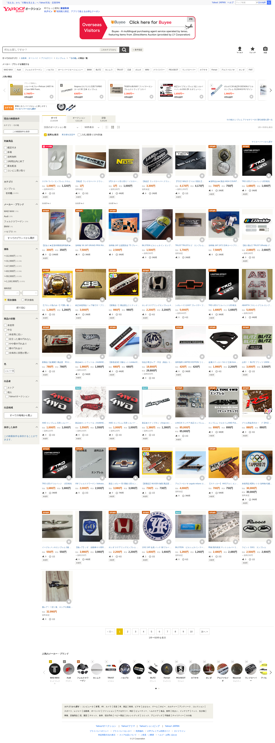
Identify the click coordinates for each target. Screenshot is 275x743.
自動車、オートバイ (29, 58)
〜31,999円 (13, 261)
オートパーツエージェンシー (70, 70)
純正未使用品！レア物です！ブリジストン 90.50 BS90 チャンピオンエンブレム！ (90, 305)
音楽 (115, 706)
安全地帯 (262, 2)
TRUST (120, 70)
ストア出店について (128, 735)
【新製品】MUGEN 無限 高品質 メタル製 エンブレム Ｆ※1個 (157, 484)
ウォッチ (252, 52)
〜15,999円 (13, 256)
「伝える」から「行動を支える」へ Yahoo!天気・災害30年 (33, 2)
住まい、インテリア (180, 711)
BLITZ (98, 70)
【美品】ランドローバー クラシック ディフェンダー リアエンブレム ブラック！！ (90, 181)
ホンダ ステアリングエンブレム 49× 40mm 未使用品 (157, 305)
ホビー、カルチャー (168, 706)
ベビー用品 (119, 715)
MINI (147, 70)
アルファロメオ (228, 70)
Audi (19, 70)
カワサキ (203, 70)
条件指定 (137, 50)
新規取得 (65, 8)
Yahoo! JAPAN (219, 2)
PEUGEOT (173, 70)
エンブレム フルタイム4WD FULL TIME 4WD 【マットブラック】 (223, 423)
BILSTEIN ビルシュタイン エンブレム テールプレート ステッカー (157, 245)
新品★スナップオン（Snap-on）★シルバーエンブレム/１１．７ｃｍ (157, 423)
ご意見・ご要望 (147, 735)
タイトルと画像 (107, 127)
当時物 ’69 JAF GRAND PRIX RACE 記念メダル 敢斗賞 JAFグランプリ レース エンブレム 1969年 (90, 245)
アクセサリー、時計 (125, 711)
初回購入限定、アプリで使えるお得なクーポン (78, 11)
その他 (73, 58)
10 (191, 631)
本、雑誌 (123, 706)
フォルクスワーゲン (33, 70)
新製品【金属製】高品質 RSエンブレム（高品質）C (57, 362)
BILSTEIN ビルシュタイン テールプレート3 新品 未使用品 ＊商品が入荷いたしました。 (190, 547)
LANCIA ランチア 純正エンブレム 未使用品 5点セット (190, 423)
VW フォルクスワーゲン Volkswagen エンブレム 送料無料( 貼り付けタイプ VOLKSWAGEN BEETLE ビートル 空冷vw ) (90, 484)
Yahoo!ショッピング (149, 726)
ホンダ (242, 70)
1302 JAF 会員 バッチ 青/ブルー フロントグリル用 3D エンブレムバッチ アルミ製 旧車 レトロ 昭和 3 (157, 547)
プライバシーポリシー (99, 731)
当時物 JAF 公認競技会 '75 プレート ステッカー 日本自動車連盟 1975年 (124, 245)
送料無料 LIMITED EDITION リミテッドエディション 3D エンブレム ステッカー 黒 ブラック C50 (190, 362)
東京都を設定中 (68, 135)
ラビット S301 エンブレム (254, 547)
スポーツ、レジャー (72, 711)
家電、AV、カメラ (103, 706)
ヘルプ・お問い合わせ (167, 735)
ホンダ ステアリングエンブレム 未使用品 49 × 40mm (124, 547)
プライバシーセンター (122, 731)
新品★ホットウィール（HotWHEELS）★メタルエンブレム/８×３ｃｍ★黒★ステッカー (90, 362)
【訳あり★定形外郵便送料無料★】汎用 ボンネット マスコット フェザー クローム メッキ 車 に (57, 245)
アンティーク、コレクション (191, 706)
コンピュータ (88, 706)
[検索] (269, 2)
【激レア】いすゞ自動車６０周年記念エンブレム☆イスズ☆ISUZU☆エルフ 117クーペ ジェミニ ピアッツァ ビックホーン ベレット (90, 547)
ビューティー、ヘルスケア (147, 711)
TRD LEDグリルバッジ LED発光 (256, 181)
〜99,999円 (13, 276)
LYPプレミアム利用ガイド (158, 731)
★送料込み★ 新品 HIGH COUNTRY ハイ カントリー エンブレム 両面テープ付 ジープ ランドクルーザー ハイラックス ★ (223, 181)
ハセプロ (50, 70)
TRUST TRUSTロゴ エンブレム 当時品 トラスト (190, 245)
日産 (129, 70)
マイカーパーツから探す (25, 109)
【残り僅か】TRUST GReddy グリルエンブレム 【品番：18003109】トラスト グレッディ (257, 245)
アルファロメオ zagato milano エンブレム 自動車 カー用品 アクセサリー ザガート (190, 484)
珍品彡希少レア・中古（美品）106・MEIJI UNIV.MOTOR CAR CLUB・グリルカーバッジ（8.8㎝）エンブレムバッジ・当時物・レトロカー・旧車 (157, 362)
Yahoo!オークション (106, 726)
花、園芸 (83, 715)
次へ (270, 90)
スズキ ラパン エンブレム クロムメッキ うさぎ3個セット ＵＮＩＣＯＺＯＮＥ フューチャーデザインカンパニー (57, 181)
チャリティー (178, 715)
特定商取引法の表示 (106, 735)
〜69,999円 (13, 271)
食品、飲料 (165, 711)
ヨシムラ (109, 70)
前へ (5, 90)
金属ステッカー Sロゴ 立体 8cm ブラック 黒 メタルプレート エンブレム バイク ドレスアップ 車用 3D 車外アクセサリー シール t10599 (223, 362)
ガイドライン (179, 731)
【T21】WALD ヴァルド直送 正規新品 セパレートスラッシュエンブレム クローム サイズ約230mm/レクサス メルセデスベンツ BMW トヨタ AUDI (190, 181)
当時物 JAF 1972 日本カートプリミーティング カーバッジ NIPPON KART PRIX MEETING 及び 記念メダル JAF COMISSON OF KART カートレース (223, 245)
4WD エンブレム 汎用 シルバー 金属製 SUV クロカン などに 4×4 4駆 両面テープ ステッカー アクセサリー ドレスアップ (57, 423)
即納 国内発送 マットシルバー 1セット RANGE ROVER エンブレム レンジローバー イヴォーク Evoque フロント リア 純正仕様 (223, 547)
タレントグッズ (132, 715)
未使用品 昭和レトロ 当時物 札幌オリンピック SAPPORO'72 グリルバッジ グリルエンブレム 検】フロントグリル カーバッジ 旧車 (257, 484)
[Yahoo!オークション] (22, 7)
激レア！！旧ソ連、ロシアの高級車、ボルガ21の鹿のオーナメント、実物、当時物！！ (57, 607)
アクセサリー (47, 58)
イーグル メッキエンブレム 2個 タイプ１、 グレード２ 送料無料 (57, 547)
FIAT (251, 70)
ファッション (108, 711)
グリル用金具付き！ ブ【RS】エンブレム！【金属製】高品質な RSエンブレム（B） (257, 423)
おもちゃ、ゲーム (150, 706)
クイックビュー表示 (118, 127)
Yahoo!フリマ (128, 726)
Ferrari (214, 70)
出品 (265, 52)
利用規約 (139, 731)
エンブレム (60, 58)
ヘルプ (230, 2)
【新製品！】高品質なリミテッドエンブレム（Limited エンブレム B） (124, 305)
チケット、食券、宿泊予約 (100, 715)
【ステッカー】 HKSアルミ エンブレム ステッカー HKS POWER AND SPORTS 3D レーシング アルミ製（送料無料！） (223, 484)
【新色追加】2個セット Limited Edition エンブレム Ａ (124, 362)
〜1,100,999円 (14, 281)
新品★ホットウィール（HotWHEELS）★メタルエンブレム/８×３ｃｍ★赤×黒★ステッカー (90, 423)
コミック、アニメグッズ (151, 715)
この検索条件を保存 (21, 131)
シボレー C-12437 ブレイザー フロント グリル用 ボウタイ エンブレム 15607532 (190, 305)
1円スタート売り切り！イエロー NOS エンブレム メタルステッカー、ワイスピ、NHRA (124, 181)
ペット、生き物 (198, 711)
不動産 (167, 715)
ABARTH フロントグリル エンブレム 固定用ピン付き (257, 305)
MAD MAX (8, 70)
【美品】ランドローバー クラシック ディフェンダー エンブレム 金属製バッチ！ (157, 181)
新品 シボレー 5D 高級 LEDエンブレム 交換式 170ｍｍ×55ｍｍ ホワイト (124, 484)
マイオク (240, 52)
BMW (89, 70)
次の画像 (270, 672)
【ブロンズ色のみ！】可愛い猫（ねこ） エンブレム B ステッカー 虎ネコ (57, 305)
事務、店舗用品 (71, 715)
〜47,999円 (13, 266)
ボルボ (138, 70)
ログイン (48, 11)
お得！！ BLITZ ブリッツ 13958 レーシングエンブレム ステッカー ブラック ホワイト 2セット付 (257, 362)
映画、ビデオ (135, 706)
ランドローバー (189, 70)
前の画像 (45, 672)
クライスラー (159, 70)
